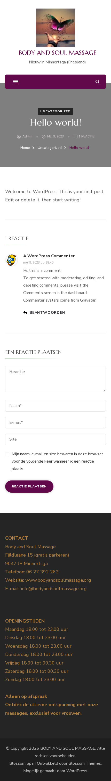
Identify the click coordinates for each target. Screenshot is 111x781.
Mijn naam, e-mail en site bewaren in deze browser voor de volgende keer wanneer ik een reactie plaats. (57, 461)
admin (27, 136)
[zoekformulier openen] (97, 81)
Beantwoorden (47, 312)
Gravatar (88, 300)
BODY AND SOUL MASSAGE (58, 53)
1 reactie (86, 137)
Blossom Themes (84, 763)
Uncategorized (55, 111)
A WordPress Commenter (49, 256)
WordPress (76, 771)
